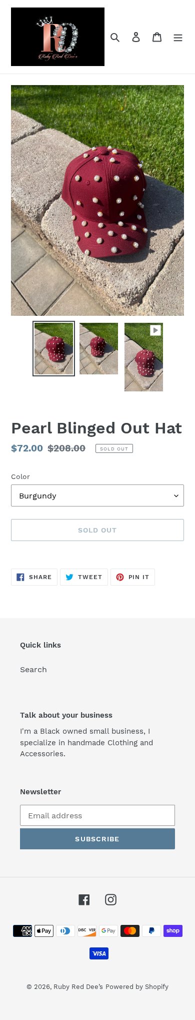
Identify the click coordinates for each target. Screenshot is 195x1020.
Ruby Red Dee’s (78, 986)
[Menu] (178, 37)
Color (20, 476)
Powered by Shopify (137, 986)
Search (33, 669)
